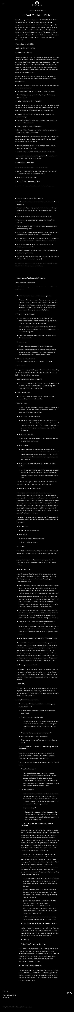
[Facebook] (71, 993)
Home (30, 10)
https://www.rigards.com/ (36, 538)
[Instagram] (68, 993)
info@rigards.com (31, 542)
